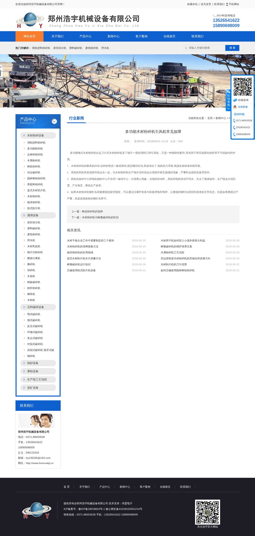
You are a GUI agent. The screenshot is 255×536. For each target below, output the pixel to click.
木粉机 (31, 300)
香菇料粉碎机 (35, 184)
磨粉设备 (32, 371)
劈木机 (105, 47)
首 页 (67, 486)
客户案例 (141, 36)
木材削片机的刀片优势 (174, 264)
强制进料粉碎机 (41, 47)
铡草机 (31, 294)
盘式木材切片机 (36, 190)
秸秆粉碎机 (33, 288)
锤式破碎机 (33, 320)
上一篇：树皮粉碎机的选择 (87, 211)
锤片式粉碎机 (35, 252)
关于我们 (57, 36)
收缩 (228, 100)
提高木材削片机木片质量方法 (84, 258)
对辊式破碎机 (35, 344)
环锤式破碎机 (35, 332)
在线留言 (169, 36)
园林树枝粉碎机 (36, 178)
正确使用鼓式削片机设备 (81, 270)
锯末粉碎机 (33, 202)
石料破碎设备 (35, 307)
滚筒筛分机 (59, 47)
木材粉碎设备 (35, 135)
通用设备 (32, 215)
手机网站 (233, 4)
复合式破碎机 (35, 338)
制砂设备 (32, 363)
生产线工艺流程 (37, 379)
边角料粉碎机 (35, 154)
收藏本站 (192, 4)
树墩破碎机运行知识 (79, 264)
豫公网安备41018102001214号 (124, 508)
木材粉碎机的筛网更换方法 (82, 246)
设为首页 (206, 4)
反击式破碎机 (35, 326)
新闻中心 (113, 36)
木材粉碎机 (33, 196)
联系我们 (219, 4)
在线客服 (243, 106)
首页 (210, 118)
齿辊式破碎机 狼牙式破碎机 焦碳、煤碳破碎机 (40, 351)
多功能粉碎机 (35, 148)
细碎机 (31, 355)
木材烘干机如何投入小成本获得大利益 (183, 240)
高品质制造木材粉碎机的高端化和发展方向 (185, 258)
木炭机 (31, 276)
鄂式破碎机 (33, 314)
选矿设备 (32, 387)
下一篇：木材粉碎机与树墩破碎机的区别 (95, 217)
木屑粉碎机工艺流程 (172, 252)
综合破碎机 (33, 172)
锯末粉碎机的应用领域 (80, 252)
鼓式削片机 (33, 208)
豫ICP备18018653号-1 (91, 508)
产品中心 (85, 36)
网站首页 (29, 36)
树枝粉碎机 (33, 166)
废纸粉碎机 (91, 47)
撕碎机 (31, 264)
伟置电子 (127, 503)
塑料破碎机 (75, 47)
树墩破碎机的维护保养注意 (176, 246)
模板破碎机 (33, 282)
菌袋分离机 (33, 258)
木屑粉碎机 (33, 160)
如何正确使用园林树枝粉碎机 (178, 270)
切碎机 (31, 270)
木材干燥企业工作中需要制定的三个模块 (90, 240)
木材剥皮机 (33, 246)
